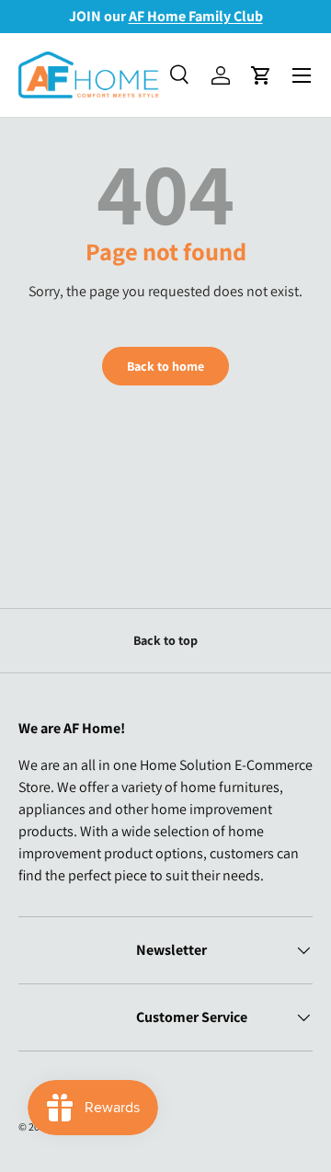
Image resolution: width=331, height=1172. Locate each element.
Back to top (165, 640)
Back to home (165, 366)
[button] (261, 75)
